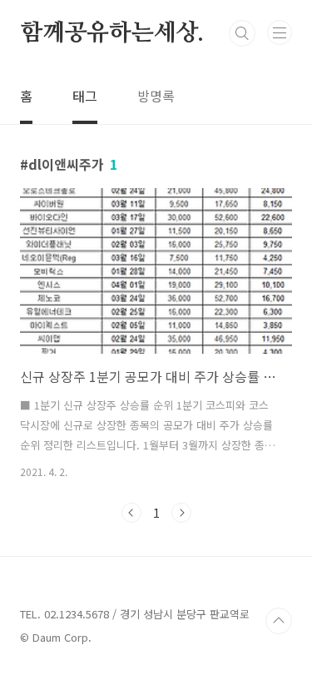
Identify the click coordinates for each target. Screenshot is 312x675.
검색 (242, 33)
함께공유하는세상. (112, 33)
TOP (278, 621)
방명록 (156, 96)
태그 (84, 96)
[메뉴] (279, 32)
